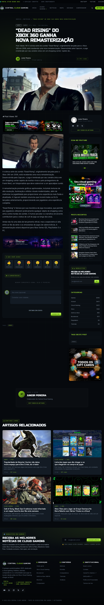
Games (73, 298)
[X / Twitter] (82, 126)
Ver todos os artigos (85, 130)
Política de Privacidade (90, 580)
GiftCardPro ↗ (87, 576)
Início (34, 8)
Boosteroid (74, 316)
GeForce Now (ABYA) (43, 576)
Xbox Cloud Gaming (43, 569)
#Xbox (10, 325)
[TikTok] (23, 590)
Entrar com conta (35, 310)
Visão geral (40, 566)
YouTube (92, 1)
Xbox (72, 309)
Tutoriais (74, 324)
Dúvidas (70, 8)
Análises (62, 580)
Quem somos (87, 566)
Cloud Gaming (42, 8)
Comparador (81, 8)
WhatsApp (84, 1)
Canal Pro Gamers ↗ (89, 573)
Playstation (74, 320)
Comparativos (64, 573)
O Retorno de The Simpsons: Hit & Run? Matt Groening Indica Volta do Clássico (89, 245)
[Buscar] (92, 8)
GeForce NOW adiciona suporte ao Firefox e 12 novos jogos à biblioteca (89, 229)
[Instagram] (78, 126)
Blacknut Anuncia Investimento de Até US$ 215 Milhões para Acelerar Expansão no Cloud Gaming (89, 220)
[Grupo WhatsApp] (9, 590)
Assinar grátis (93, 540)
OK (97, 281)
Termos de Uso (88, 583)
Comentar (56, 314)
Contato (85, 569)
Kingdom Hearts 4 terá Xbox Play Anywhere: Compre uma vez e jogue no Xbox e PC (88, 254)
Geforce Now (75, 313)
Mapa (62, 8)
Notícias (53, 8)
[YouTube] (73, 126)
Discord (101, 1)
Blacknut (39, 580)
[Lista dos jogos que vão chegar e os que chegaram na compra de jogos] (77, 452)
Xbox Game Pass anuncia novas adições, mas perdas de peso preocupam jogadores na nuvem (89, 237)
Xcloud (73, 301)
